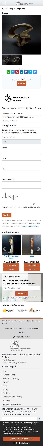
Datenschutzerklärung (30, 226)
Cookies (6, 393)
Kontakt (6, 389)
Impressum (8, 400)
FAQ (22, 332)
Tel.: (3, 169)
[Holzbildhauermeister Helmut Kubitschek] (34, 310)
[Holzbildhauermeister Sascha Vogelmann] (21, 310)
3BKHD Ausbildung (11, 378)
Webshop (9, 9)
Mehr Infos (11, 265)
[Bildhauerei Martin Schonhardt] (8, 310)
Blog (5, 385)
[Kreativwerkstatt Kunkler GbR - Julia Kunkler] (18, 97)
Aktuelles (7, 382)
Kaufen (21, 83)
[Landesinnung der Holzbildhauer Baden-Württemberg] (24, 2)
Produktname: (8, 137)
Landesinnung (9, 374)
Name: (4, 147)
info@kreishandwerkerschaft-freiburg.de (22, 328)
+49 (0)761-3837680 (22, 337)
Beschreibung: (8, 179)
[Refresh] (34, 204)
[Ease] (31, 245)
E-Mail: (4, 158)
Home (5, 371)
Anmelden (21, 293)
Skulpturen (20, 9)
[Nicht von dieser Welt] (11, 245)
